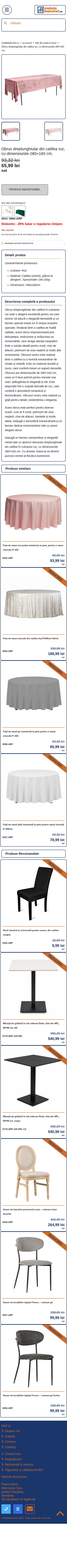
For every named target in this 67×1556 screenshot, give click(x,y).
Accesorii (30, 43)
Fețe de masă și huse (52, 43)
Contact (11, 1473)
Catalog (11, 1478)
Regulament (14, 1491)
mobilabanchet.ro (11, 43)
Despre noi (13, 1462)
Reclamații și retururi (20, 1496)
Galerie (10, 1467)
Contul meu (13, 1485)
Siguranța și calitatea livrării (25, 1502)
